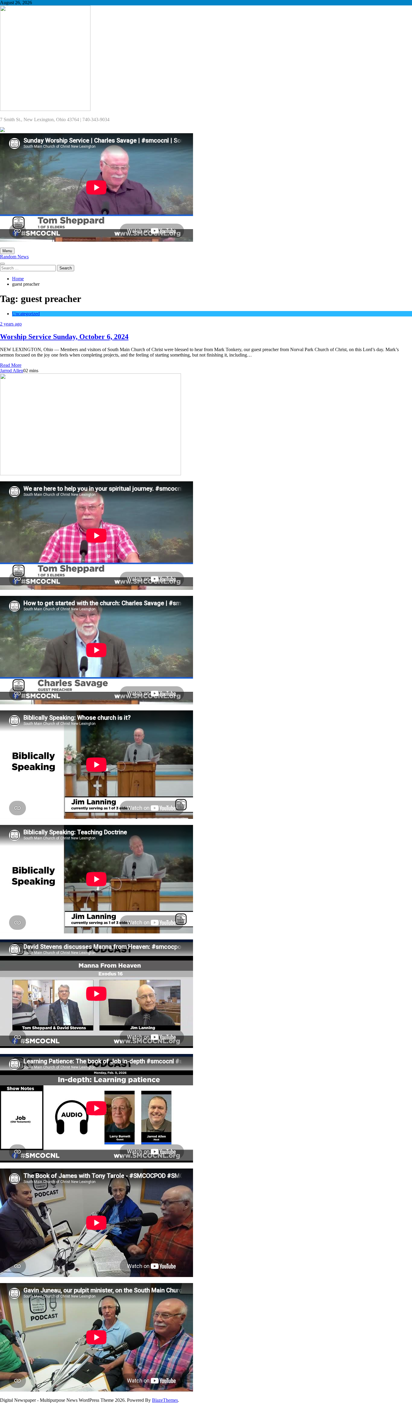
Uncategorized (26, 313)
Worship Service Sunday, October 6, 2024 (64, 337)
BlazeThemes (165, 1400)
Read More (10, 365)
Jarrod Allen (11, 370)
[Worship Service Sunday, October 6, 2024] (90, 473)
